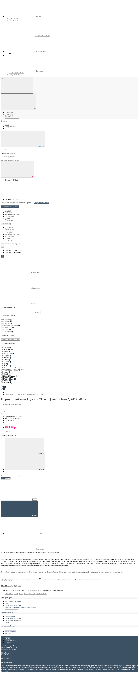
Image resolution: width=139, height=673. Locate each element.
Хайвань (7, 347)
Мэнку (6, 372)
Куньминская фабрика (11, 368)
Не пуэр (7, 218)
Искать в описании (14, 252)
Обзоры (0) (9, 114)
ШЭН (16, 594)
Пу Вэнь (19, 417)
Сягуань (7, 355)
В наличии (8, 377)
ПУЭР (21, 594)
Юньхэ (6, 351)
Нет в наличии (9, 379)
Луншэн (7, 358)
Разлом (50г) (9, 216)
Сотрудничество (10, 640)
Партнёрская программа (13, 620)
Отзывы (7, 637)
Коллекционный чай (12, 214)
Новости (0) (9, 112)
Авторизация (13, 20)
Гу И (5, 364)
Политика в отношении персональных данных (20, 607)
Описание (39, 533)
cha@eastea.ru (10, 153)
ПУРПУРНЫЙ (41, 594)
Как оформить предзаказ (13, 601)
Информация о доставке (13, 605)
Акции (7, 622)
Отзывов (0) (39, 549)
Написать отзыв (16, 404)
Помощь (8, 639)
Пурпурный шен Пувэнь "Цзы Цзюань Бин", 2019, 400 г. (24, 394)
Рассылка (8, 633)
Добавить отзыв (6, 581)
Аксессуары (9, 220)
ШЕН (11, 594)
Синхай (6, 360)
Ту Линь (7, 362)
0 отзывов (5, 404)
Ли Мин (7, 366)
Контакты (39, 71)
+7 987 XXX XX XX (38, 146)
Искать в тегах (12, 250)
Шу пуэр (8, 211)
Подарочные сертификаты (13, 618)
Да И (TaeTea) (8, 349)
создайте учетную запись (33, 590)
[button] (18, 304)
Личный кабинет (10, 630)
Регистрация (13, 18)
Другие (7, 380)
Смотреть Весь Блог (12, 118)
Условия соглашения (11, 609)
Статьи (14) (9, 116)
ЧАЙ (6, 594)
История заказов (10, 631)
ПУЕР (26, 594)
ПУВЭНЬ (31, 594)
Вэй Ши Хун (8, 353)
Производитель (10, 616)
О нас (7, 603)
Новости (8, 642)
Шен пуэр (8, 212)
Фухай (6, 374)
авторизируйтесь (15, 590)
